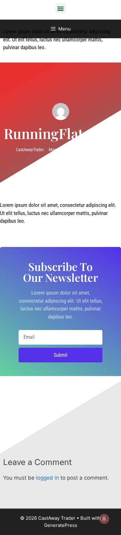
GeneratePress (60, 525)
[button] (61, 8)
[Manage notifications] (104, 519)
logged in (47, 478)
